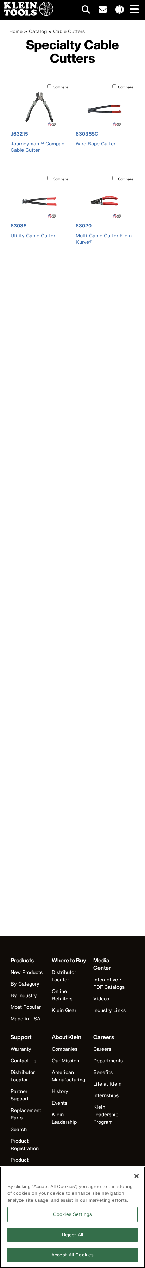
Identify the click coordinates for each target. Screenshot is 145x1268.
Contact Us (23, 1060)
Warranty (21, 1048)
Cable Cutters (69, 31)
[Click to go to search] (86, 10)
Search (19, 1129)
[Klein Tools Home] (26, 14)
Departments (108, 1060)
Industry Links (109, 1010)
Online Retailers (62, 994)
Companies (64, 1048)
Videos (101, 998)
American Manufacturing (68, 1075)
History (60, 1091)
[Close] (136, 1176)
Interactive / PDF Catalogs (109, 983)
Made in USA (25, 1018)
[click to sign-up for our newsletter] (102, 9)
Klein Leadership (64, 1118)
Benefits (103, 1072)
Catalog (38, 31)
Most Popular (26, 1007)
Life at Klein (107, 1083)
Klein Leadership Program (105, 1114)
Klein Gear (64, 1010)
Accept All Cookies (72, 1254)
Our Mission (65, 1060)
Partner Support (20, 1094)
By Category (25, 983)
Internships (106, 1095)
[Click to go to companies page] (119, 9)
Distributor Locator (64, 975)
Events (59, 1102)
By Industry (24, 995)
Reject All (72, 1234)
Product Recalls (20, 1163)
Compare (60, 87)
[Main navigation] (132, 10)
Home (16, 31)
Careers (102, 1048)
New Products (27, 972)
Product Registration (25, 1144)
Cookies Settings (72, 1214)
